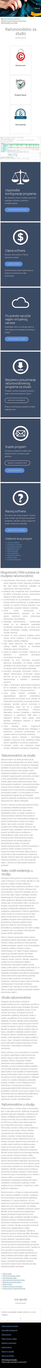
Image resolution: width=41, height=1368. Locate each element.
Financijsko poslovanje (14, 547)
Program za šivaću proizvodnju (12, 1286)
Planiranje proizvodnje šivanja (12, 1282)
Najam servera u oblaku (17, 339)
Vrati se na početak (8, 1356)
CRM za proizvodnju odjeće (11, 1276)
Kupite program (7, 1347)
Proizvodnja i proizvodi (14, 544)
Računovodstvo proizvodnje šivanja (14, 1288)
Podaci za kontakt (14, 470)
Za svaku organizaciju (14, 559)
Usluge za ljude (12, 557)
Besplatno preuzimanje (16, 400)
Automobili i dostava (13, 555)
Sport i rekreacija (12, 553)
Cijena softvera (14, 264)
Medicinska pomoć (13, 549)
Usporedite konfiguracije (17, 210)
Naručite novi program (16, 530)
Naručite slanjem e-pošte (17, 463)
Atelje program (7, 1284)
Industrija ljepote (12, 551)
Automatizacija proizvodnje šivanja (14, 1280)
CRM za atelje (7, 1274)
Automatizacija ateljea (10, 1278)
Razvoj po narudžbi (8, 1351)
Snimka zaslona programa (10, 1326)
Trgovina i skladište (13, 542)
